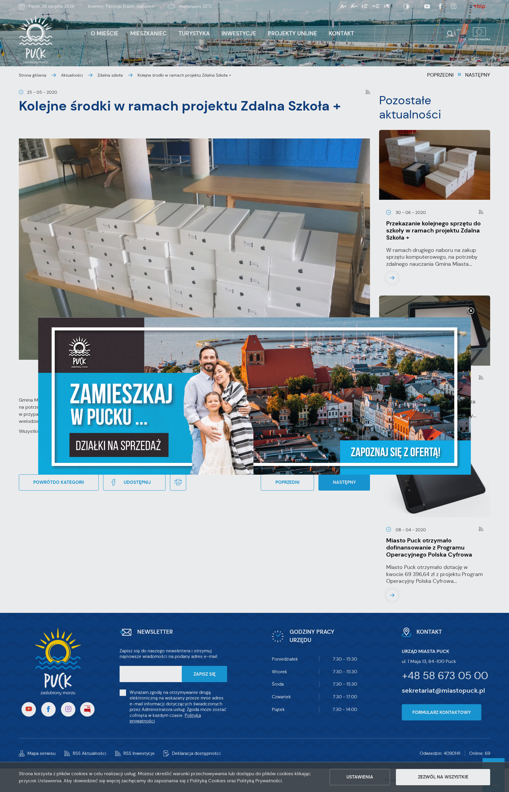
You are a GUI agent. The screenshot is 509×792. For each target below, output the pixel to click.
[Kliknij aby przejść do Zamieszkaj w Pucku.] (254, 396)
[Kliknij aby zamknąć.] (471, 311)
